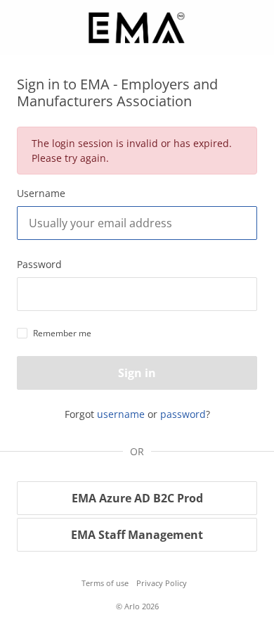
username (121, 414)
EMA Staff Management (137, 534)
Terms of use (105, 583)
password (183, 414)
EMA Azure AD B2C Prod (137, 498)
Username (41, 193)
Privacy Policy (161, 583)
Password (39, 264)
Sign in (137, 373)
